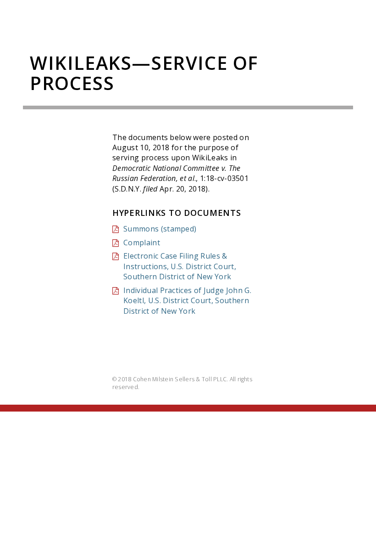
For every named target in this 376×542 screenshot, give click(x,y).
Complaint (141, 242)
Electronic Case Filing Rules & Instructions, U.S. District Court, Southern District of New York (179, 266)
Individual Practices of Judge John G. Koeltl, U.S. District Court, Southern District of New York (187, 300)
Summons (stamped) (159, 229)
